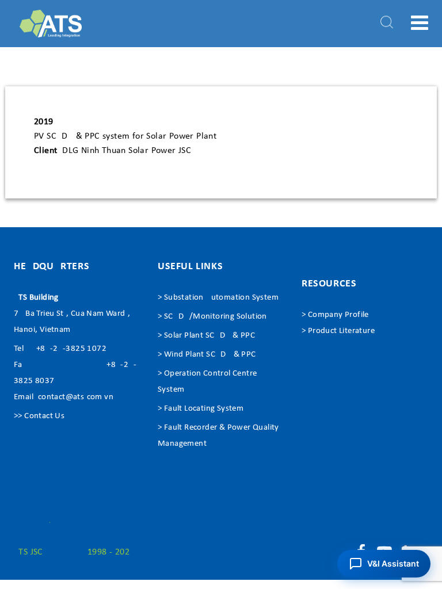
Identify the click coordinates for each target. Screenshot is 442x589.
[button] (383, 563)
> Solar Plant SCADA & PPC (206, 335)
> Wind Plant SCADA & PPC (207, 354)
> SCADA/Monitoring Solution (212, 316)
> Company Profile (335, 315)
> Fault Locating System (200, 408)
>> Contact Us (39, 416)
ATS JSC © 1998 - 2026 (74, 552)
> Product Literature (338, 331)
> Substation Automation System (218, 297)
